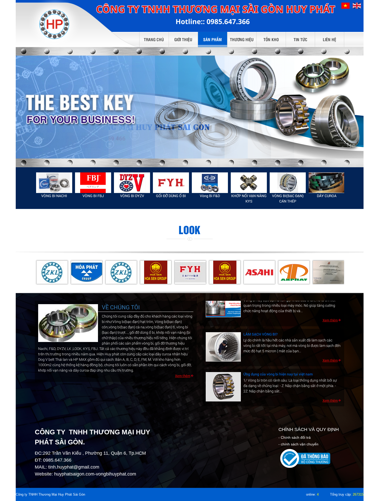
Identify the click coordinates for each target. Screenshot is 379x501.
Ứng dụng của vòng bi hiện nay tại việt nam (278, 357)
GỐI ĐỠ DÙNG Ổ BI (171, 195)
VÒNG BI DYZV (132, 195)
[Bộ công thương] (305, 458)
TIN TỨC (300, 39)
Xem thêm (182, 375)
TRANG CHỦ (154, 39)
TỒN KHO (271, 39)
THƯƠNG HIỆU (242, 39)
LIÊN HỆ (329, 39)
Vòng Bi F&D (210, 195)
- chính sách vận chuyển (298, 444)
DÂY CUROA (326, 195)
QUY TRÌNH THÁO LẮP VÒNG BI (269, 397)
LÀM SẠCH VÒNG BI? (260, 317)
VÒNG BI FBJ (93, 195)
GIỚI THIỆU (183, 39)
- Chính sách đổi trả (294, 437)
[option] (54, 185)
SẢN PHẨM (212, 39)
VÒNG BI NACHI (54, 195)
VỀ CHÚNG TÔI (121, 307)
